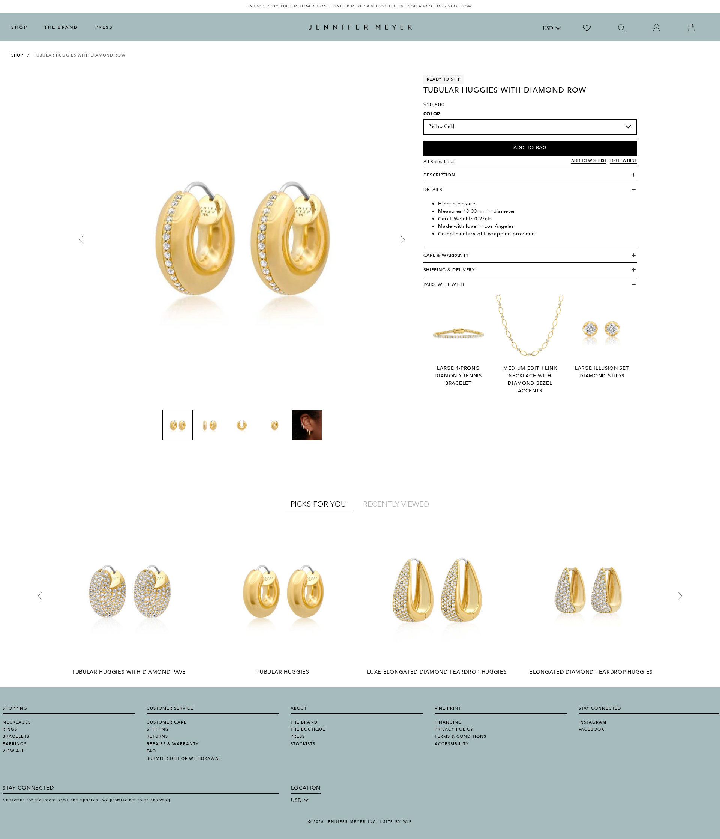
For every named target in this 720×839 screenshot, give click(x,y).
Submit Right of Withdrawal (184, 758)
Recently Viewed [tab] (396, 504)
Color (432, 114)
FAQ (151, 751)
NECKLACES (17, 722)
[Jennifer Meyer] (360, 27)
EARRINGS (15, 744)
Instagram (592, 722)
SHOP (19, 27)
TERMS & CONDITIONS (460, 736)
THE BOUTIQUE (308, 729)
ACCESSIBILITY (452, 744)
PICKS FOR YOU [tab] (318, 504)
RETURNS (157, 736)
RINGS (10, 729)
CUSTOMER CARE (167, 722)
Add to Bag (530, 147)
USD (548, 28)
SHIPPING (158, 729)
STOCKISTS (303, 744)
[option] (360, 6)
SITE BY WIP (397, 822)
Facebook (591, 729)
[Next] (402, 240)
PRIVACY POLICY (454, 729)
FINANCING (448, 722)
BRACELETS (16, 736)
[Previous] (81, 240)
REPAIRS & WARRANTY (173, 744)
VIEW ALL (14, 751)
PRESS (104, 27)
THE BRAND (61, 27)
